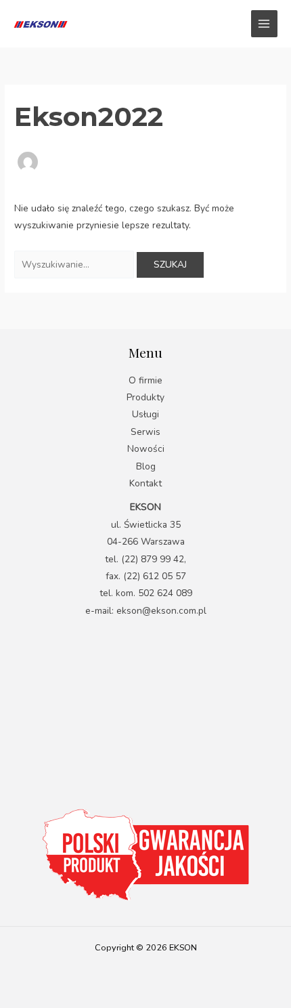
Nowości (145, 448)
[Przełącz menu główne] (264, 23)
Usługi (145, 414)
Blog (146, 466)
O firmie (145, 380)
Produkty (145, 397)
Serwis (145, 431)
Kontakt (145, 483)
